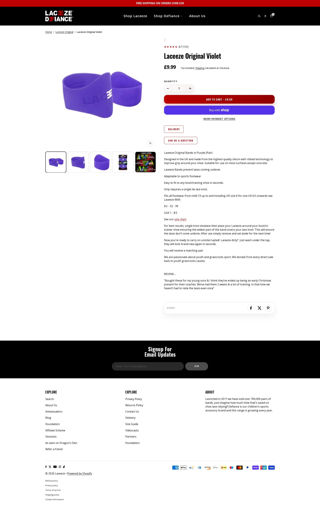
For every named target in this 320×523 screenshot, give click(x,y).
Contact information (54, 499)
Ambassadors (53, 411)
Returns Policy (134, 405)
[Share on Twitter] (259, 308)
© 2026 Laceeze (55, 473)
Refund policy (51, 480)
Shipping (199, 68)
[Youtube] (55, 467)
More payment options (219, 118)
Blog (48, 418)
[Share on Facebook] (250, 308)
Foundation (52, 424)
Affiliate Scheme (55, 430)
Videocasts (132, 430)
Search (49, 399)
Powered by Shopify (79, 473)
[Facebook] (46, 467)
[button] (55, 162)
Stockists (50, 436)
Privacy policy (51, 485)
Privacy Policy (133, 399)
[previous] (219, 39)
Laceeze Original (64, 32)
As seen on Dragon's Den (61, 443)
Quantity (170, 81)
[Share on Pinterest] (268, 308)
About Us (51, 405)
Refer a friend (53, 449)
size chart (180, 219)
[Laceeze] (59, 16)
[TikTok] (64, 467)
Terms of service (53, 490)
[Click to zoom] (150, 143)
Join (196, 366)
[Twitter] (50, 467)
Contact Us (132, 411)
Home (48, 32)
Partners (130, 436)
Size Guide (131, 424)
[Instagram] (60, 467)
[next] (219, 41)
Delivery (130, 418)
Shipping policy (52, 494)
